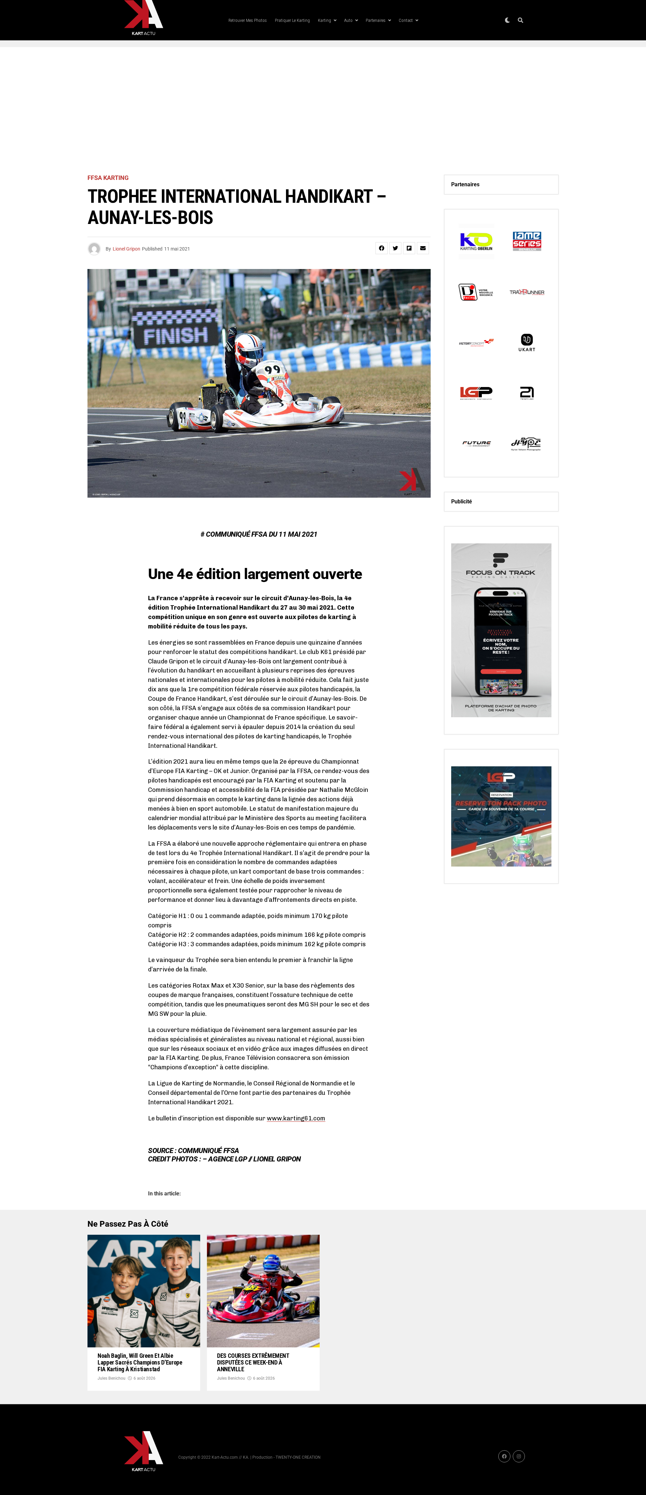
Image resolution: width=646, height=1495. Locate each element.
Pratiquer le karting (292, 20)
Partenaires (376, 20)
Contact (406, 20)
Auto (348, 20)
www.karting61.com (296, 1118)
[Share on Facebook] (381, 248)
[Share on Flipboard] (409, 248)
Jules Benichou (111, 1378)
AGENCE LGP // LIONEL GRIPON (254, 1159)
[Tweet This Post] (395, 248)
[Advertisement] (323, 111)
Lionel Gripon (126, 249)
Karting (324, 20)
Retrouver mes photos (247, 20)
